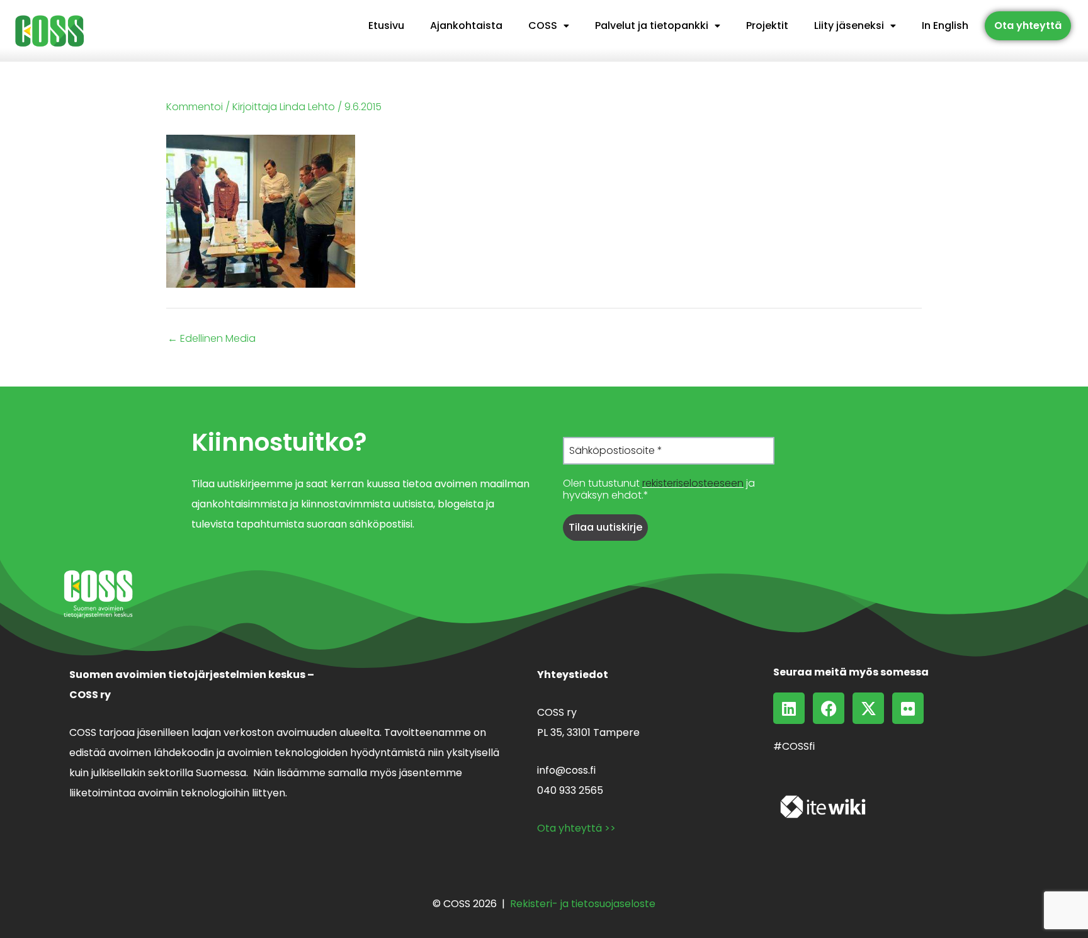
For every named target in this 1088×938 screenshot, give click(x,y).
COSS (542, 25)
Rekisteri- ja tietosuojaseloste (582, 903)
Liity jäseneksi (849, 25)
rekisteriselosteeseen (693, 483)
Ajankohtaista (466, 25)
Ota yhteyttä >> (576, 828)
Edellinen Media (211, 339)
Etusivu (386, 25)
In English (945, 25)
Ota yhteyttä (1028, 25)
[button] (549, 25)
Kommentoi (194, 106)
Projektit (767, 25)
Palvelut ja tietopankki (651, 25)
